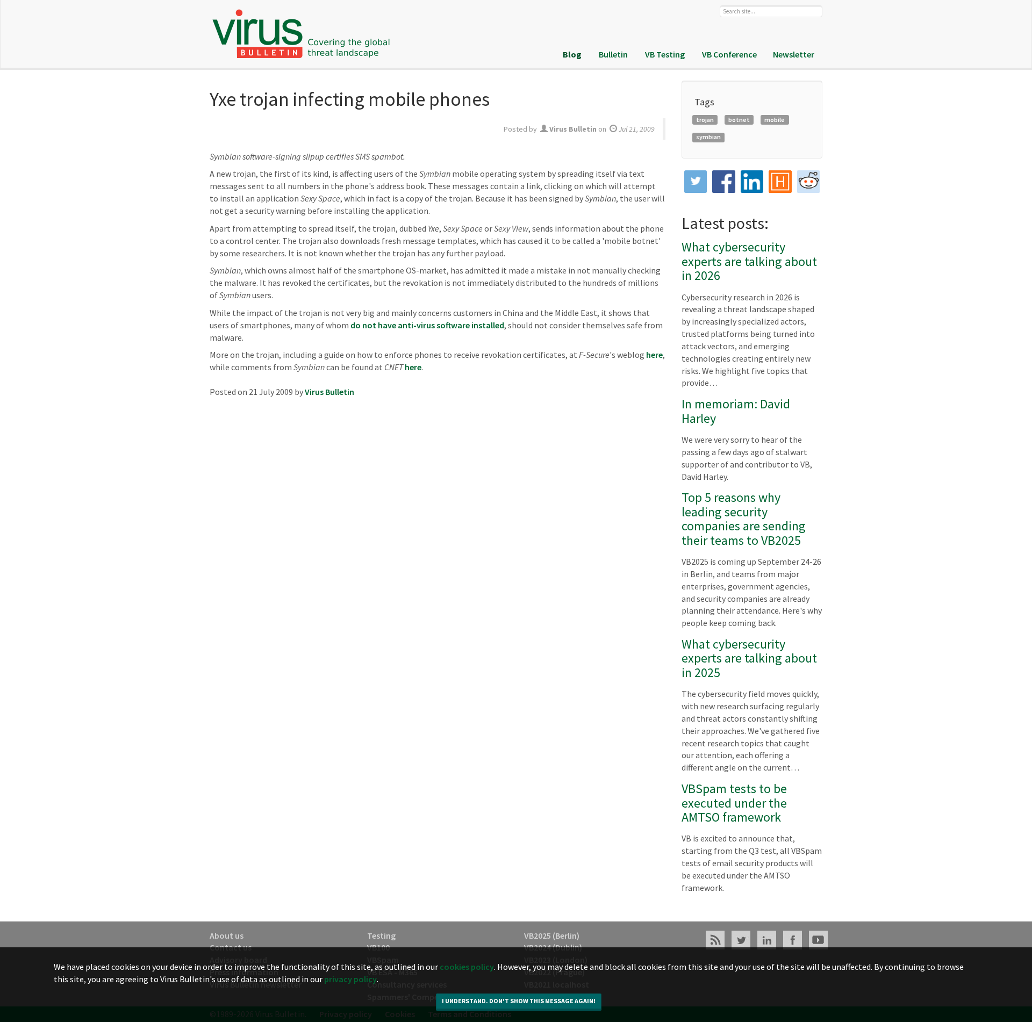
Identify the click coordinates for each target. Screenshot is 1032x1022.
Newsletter (793, 54)
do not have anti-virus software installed (427, 325)
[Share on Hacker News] (780, 182)
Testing (381, 935)
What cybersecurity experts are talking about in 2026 (749, 261)
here (654, 354)
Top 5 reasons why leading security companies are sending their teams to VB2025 (744, 518)
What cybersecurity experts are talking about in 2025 (749, 658)
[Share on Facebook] (724, 182)
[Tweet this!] (696, 182)
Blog (572, 54)
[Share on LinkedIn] (752, 182)
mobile (774, 120)
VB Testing (665, 54)
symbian (708, 137)
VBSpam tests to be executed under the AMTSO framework (734, 802)
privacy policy (350, 979)
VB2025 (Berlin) (551, 935)
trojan (705, 120)
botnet (739, 120)
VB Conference (729, 54)
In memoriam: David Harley (736, 410)
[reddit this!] (808, 182)
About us (226, 935)
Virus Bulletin (329, 391)
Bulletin (613, 54)
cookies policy (467, 966)
